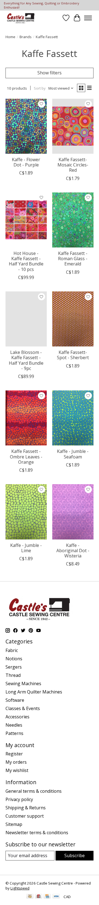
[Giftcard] (38, 896)
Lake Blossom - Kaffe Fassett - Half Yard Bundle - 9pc (26, 360)
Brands (26, 36)
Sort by (40, 88)
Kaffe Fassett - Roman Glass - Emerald (72, 258)
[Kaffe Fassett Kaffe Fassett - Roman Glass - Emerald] (73, 219)
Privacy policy (19, 799)
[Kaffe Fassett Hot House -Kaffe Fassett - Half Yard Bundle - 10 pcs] (26, 219)
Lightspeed (19, 888)
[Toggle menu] (88, 18)
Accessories (17, 717)
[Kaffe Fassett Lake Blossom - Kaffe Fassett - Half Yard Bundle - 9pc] (26, 318)
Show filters (49, 73)
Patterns (14, 733)
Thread (13, 675)
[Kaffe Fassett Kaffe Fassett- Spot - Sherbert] (73, 318)
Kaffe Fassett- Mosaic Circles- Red (72, 165)
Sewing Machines (23, 683)
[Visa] (56, 896)
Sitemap (14, 824)
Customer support (25, 816)
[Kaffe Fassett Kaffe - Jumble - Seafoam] (73, 417)
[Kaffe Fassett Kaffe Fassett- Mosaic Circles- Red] (73, 126)
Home (10, 36)
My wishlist (17, 770)
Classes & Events (23, 708)
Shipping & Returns (26, 808)
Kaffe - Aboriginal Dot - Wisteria (72, 550)
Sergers (14, 667)
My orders (16, 762)
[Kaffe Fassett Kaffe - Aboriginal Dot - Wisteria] (73, 511)
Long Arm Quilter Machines (34, 692)
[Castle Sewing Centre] (21, 18)
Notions (14, 659)
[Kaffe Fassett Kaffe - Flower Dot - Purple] (26, 126)
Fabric (12, 650)
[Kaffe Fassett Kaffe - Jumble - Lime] (26, 511)
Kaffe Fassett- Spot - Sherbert (73, 355)
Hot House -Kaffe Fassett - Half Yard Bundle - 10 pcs (26, 261)
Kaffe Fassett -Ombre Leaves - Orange (26, 456)
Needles (14, 725)
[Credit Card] (47, 896)
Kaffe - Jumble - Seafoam (73, 454)
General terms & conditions (34, 791)
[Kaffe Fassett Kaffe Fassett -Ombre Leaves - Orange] (26, 417)
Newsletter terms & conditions (37, 833)
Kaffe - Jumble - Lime (26, 548)
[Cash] (29, 896)
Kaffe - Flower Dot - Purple (26, 162)
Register (14, 754)
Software (15, 700)
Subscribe (74, 855)
